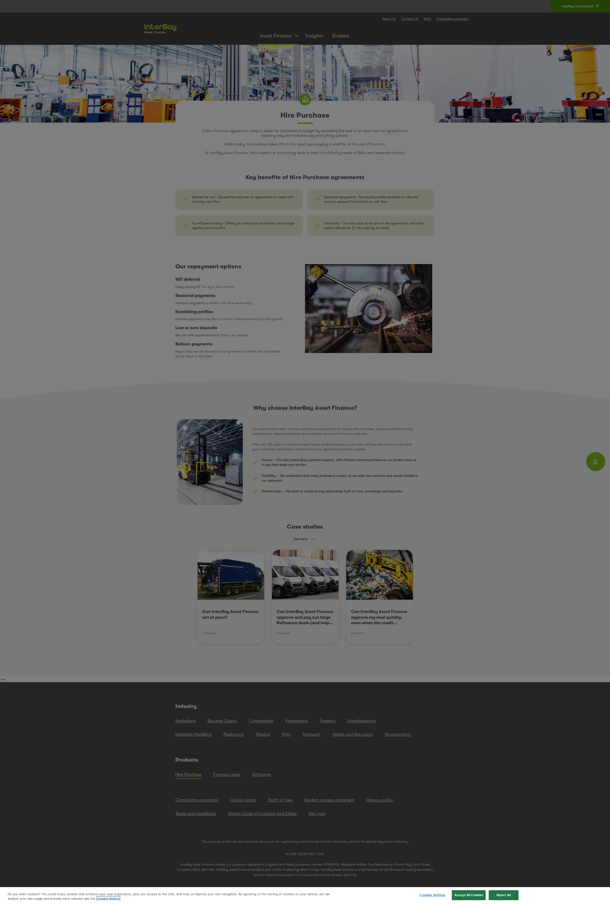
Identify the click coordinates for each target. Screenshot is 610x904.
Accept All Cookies (468, 895)
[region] (305, 895)
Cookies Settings (432, 895)
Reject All (504, 895)
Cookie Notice (108, 899)
